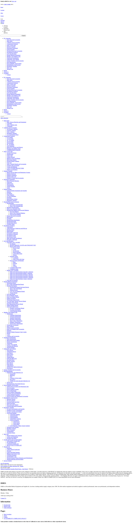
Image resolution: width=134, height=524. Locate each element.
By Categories (7, 38)
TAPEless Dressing (11, 455)
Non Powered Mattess (15, 214)
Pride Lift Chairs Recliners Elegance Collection (21, 277)
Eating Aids (10, 155)
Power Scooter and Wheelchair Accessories (17, 396)
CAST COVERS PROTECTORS (15, 168)
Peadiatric (9, 197)
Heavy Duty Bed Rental (16, 288)
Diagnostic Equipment (12, 48)
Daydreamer (16, 251)
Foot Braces (10, 368)
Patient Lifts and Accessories (14, 216)
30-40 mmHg (10, 143)
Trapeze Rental (13, 292)
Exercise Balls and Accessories (14, 406)
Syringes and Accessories (13, 165)
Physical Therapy (11, 400)
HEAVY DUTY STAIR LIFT (14, 445)
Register (3, 20)
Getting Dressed (11, 157)
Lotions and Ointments (12, 437)
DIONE (15, 263)
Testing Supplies (11, 186)
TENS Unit (9, 382)
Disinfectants (10, 154)
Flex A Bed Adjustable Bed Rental (15, 284)
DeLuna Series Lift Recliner (17, 260)
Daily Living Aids (11, 45)
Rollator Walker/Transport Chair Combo (17, 332)
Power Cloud (16, 248)
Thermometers (10, 185)
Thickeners (9, 343)
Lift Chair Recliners (12, 53)
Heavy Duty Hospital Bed (16, 206)
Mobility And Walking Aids (13, 56)
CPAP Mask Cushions (15, 418)
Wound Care (10, 69)
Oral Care (9, 162)
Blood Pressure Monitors (13, 181)
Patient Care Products (12, 169)
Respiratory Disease (12, 200)
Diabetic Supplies (11, 46)
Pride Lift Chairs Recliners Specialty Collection (21, 271)
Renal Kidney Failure (12, 199)
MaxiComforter (17, 252)
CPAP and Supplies (11, 413)
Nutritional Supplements (13, 58)
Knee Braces (10, 364)
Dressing (9, 451)
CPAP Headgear (14, 417)
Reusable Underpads (12, 239)
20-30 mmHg (10, 141)
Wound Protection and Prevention (15, 459)
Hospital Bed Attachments (13, 220)
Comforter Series (14, 269)
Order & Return (7, 507)
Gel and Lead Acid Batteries (14, 393)
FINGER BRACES (12, 358)
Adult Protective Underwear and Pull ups (17, 228)
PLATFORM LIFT (11, 442)
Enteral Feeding (11, 49)
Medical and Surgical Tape (13, 453)
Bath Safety (10, 41)
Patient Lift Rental (11, 298)
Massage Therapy (11, 399)
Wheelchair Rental (11, 283)
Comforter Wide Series (15, 267)
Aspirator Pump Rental (12, 302)
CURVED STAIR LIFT (13, 444)
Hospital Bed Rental (12, 285)
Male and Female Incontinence (14, 238)
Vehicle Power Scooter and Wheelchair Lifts (18, 386)
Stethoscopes (10, 183)
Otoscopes (9, 182)
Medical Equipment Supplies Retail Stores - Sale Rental (14, 469)
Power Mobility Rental (12, 295)
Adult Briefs (10, 227)
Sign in (2, 21)
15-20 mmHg (10, 139)
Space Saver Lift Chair (18, 259)
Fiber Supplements (11, 339)
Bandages (9, 448)
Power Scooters (11, 388)
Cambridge (15, 258)
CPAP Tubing (16, 423)
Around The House (11, 153)
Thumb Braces (10, 357)
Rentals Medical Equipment (13, 55)
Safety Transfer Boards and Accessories (16, 164)
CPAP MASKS (14, 416)
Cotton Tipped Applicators (13, 449)
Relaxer (15, 255)
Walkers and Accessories (13, 327)
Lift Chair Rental (11, 294)
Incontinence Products (12, 52)
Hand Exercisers (11, 403)
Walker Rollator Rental (12, 305)
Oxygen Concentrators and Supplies (16, 409)
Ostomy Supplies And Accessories (15, 60)
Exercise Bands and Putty (13, 402)
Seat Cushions (10, 326)
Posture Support (11, 361)
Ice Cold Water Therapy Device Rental (16, 301)
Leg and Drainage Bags (12, 134)
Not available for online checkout (9, 466)
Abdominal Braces (11, 351)
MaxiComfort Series (15, 246)
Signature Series (14, 256)
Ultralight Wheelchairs (15, 315)
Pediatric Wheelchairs (15, 322)
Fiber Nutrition (10, 195)
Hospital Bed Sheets (12, 223)
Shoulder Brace (10, 360)
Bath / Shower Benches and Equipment (16, 122)
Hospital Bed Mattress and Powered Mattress (18, 210)
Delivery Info (7, 506)
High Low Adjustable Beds (13, 209)
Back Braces (10, 362)
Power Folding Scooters (13, 389)
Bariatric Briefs (10, 230)
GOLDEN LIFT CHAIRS (13, 242)
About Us (6, 72)
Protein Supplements (12, 341)
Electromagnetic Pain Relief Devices (16, 383)
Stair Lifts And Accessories (13, 39)
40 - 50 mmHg (10, 144)
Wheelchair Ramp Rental (13, 299)
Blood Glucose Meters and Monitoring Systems (18, 172)
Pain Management (11, 62)
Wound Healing (11, 347)
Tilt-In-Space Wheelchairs (16, 323)
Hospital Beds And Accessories (14, 51)
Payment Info (7, 505)
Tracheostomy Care (11, 456)
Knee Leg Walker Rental (13, 297)
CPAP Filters (16, 424)
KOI (11, 376)
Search (23, 35)
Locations (2, 10)
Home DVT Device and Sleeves (15, 147)
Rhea (14, 262)
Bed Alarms (10, 217)
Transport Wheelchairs (15, 316)
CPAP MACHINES (15, 414)
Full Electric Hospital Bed (16, 204)
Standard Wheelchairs (15, 318)
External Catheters (11, 130)
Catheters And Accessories (13, 42)
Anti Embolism (10, 146)
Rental (5, 70)
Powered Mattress (14, 211)
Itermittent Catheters (12, 133)
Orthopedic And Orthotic (13, 59)
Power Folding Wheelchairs (13, 392)
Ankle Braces (10, 365)
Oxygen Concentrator (15, 309)
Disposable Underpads (12, 232)
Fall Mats (9, 218)
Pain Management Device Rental (15, 304)
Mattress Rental (14, 290)
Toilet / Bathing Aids (12, 125)
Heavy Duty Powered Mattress (17, 213)
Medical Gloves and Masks (13, 158)
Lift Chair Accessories (12, 280)
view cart (14, 1)
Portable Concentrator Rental (17, 308)
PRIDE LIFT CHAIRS (12, 270)
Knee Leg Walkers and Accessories (15, 329)
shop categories (4, 118)
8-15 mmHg (10, 137)
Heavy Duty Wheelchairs (16, 320)
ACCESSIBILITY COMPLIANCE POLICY (15, 518)
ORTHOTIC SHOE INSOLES (14, 367)
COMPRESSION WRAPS (13, 150)
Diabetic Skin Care (11, 176)
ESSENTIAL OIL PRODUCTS (15, 372)
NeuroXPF (12, 374)
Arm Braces (10, 353)
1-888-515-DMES (7, 4)
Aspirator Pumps (11, 432)
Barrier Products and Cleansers (14, 435)
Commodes (9, 126)
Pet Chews (12, 379)
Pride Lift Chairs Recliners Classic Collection (21, 278)
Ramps (8, 333)
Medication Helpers (11, 160)
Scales (8, 188)
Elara (14, 264)
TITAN (15, 266)
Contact (2, 15)
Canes (8, 334)
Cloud (14, 249)
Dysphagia (9, 193)
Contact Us (3, 498)
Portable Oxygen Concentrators (14, 410)
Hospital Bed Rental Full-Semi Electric (19, 287)
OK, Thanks (20, 466)
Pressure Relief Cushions (13, 161)
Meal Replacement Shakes (13, 340)
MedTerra (12, 375)
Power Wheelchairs (11, 390)
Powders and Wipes (12, 438)
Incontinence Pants (11, 237)
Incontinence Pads (11, 235)
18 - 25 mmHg (10, 140)
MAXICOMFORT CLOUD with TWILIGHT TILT (23, 245)
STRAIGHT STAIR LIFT (13, 441)
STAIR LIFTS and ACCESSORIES (13, 439)
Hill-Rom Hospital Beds (13, 207)
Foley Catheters (11, 132)
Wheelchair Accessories (12, 325)
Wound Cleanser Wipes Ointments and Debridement (19, 458)
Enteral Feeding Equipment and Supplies (17, 190)
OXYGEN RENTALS (12, 306)
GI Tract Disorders (11, 196)
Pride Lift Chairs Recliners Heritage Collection (21, 274)
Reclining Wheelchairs (15, 319)
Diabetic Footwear (11, 174)
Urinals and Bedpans (12, 167)
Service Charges (8, 460)
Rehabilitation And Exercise (14, 65)
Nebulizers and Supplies (13, 427)
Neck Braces (10, 350)
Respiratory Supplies (12, 66)
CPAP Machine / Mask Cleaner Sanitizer (20, 425)
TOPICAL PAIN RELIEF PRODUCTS (20, 381)
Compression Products (12, 44)
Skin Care (9, 67)
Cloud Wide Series (17, 253)
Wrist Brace (10, 355)
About (2, 13)
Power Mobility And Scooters (14, 63)
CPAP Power (16, 421)
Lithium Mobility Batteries (13, 395)
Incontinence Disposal (12, 234)
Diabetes (9, 192)
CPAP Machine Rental (15, 311)
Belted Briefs (10, 231)
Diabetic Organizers (12, 175)
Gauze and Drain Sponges (13, 452)
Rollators (9, 330)
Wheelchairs (10, 313)
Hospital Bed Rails (11, 221)
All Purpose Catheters (12, 129)
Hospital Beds (10, 203)
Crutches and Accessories (13, 336)
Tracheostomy (10, 431)
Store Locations (7, 514)
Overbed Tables (11, 224)
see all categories (5, 463)
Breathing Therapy (11, 428)
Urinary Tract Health (12, 344)
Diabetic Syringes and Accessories (15, 178)
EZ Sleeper (12, 244)
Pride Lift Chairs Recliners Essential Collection (21, 276)
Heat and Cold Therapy (12, 404)
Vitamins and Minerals (12, 346)
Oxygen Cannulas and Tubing (14, 411)
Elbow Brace (10, 354)
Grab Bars (9, 123)
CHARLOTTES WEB (15, 378)
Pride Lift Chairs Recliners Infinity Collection (21, 273)
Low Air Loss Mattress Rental (17, 291)
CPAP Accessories (14, 420)
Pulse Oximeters (11, 430)
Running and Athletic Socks (14, 148)
